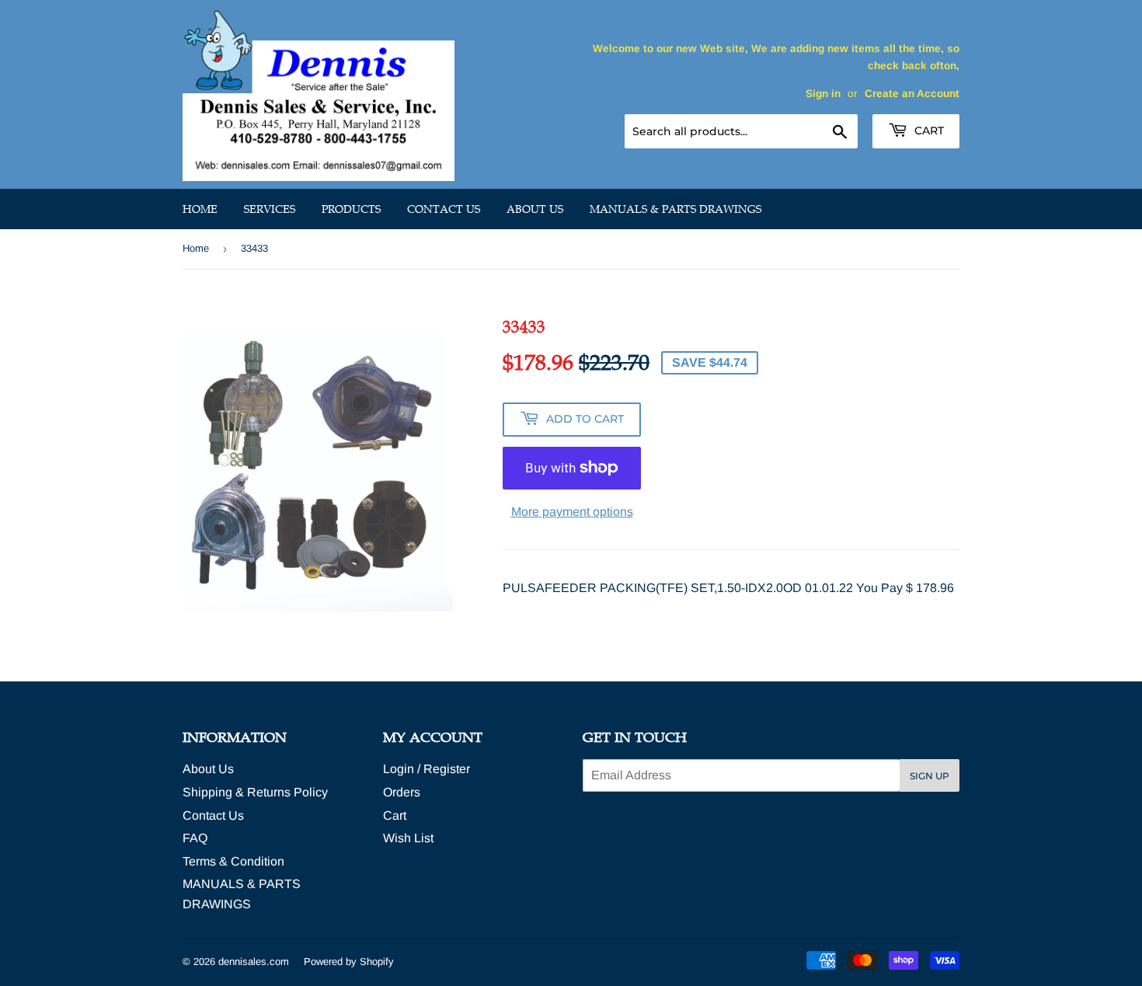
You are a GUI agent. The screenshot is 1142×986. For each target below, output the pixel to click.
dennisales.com (253, 961)
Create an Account (912, 93)
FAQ (195, 838)
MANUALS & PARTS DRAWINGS (675, 209)
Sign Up (929, 776)
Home (200, 209)
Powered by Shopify (349, 961)
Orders (401, 792)
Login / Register (426, 768)
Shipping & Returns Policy (255, 792)
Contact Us (443, 209)
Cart (927, 131)
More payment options (572, 511)
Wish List (408, 838)
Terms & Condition (233, 861)
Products (351, 209)
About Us (535, 209)
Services (269, 209)
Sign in (823, 93)
